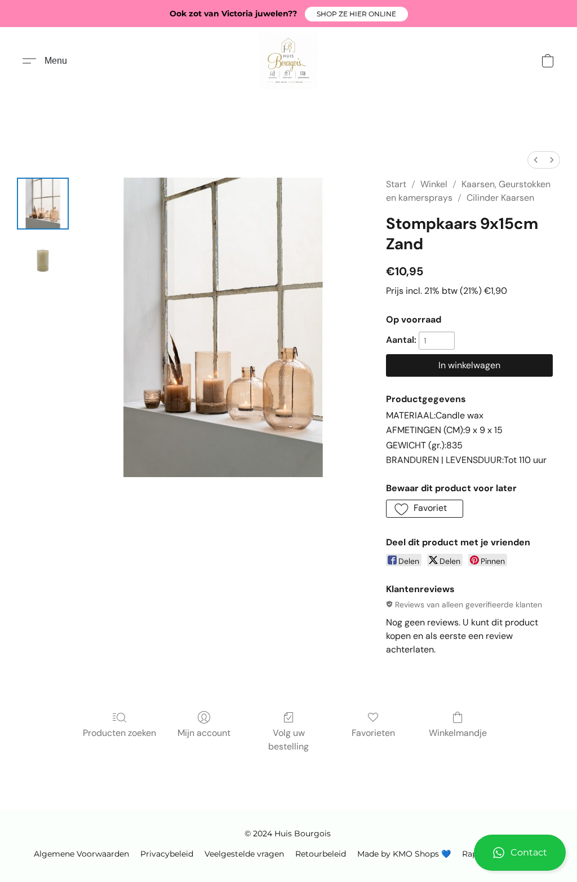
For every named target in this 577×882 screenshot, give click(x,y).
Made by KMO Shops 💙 (404, 854)
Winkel (433, 184)
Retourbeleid (320, 854)
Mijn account (203, 733)
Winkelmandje (458, 733)
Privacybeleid (166, 854)
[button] (356, 14)
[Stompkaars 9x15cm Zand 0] (43, 204)
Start (396, 184)
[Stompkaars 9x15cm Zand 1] (43, 260)
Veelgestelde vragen (244, 854)
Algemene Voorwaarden (81, 854)
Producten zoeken (119, 733)
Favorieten (373, 733)
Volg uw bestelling (288, 739)
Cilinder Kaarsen (500, 198)
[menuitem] (536, 160)
